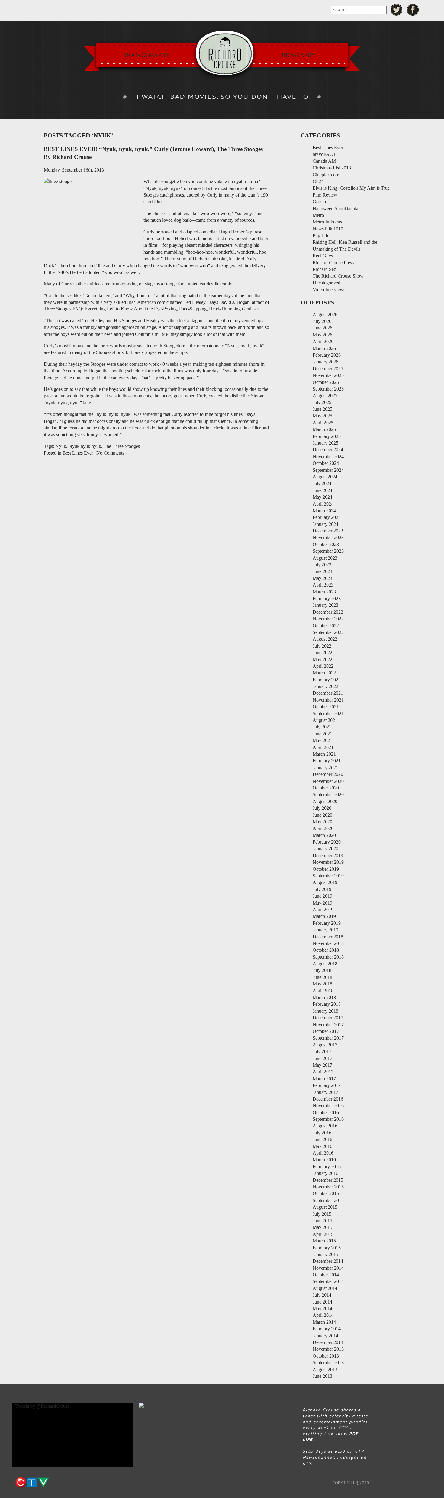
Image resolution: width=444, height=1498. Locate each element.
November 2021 (328, 699)
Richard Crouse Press (333, 262)
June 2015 (322, 1220)
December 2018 (328, 936)
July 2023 (322, 564)
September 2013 (328, 1362)
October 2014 (326, 1274)
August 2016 (325, 1125)
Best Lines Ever (78, 452)
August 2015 (325, 1207)
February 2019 (327, 923)
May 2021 (322, 740)
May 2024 (322, 497)
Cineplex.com (326, 174)
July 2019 (322, 889)
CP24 (318, 181)
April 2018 (323, 990)
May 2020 (322, 821)
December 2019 (328, 855)
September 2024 (328, 470)
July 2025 (322, 402)
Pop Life (321, 235)
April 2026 (323, 341)
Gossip (319, 201)
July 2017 (322, 1051)
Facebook (413, 10)
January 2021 (325, 767)
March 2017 (324, 1078)
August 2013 (325, 1369)
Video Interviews (329, 289)
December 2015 (328, 1180)
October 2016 (326, 1112)
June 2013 (322, 1376)
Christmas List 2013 (332, 167)
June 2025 (322, 409)
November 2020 (328, 781)
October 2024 (326, 463)
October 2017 (326, 1031)
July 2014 (322, 1294)
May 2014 (322, 1308)
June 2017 (322, 1058)
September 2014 (328, 1281)
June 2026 (322, 327)
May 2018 (322, 983)
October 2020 (326, 787)
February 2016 (327, 1166)
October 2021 (326, 706)
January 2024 (325, 524)
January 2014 (325, 1335)
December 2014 (328, 1261)
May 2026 (322, 334)
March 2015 (324, 1240)
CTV (32, 1482)
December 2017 (328, 1017)
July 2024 (322, 483)
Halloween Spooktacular (336, 208)
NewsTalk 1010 (328, 228)
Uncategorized (326, 282)
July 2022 (322, 645)
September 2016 (328, 1119)
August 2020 (325, 801)
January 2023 (325, 605)
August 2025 (325, 395)
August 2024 (325, 476)
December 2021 (328, 693)
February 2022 (327, 679)
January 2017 (325, 1092)
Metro (318, 215)
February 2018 (327, 1004)
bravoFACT (324, 154)
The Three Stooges (122, 446)
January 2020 (325, 848)
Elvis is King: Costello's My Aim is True (351, 188)
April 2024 (323, 503)
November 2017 (328, 1024)
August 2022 (325, 638)
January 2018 (325, 1011)
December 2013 (328, 1342)
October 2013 (326, 1355)
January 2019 (325, 929)
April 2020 (323, 828)
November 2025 (328, 375)
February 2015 (327, 1247)
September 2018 (328, 957)
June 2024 (322, 490)
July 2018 (322, 970)
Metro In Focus (327, 221)
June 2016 (322, 1139)
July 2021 (322, 726)
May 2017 (322, 1065)
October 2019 (326, 869)
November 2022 (328, 618)
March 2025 (324, 429)
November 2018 (328, 943)
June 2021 (322, 733)
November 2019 (328, 862)
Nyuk (60, 446)
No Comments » (112, 452)
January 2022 (325, 686)
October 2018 (326, 950)
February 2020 (327, 841)
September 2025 (328, 388)
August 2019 (325, 882)
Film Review (325, 195)
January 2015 (325, 1254)
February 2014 (327, 1328)
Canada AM (324, 161)
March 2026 (324, 348)
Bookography (147, 55)
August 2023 (325, 558)
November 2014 (328, 1268)
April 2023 (323, 584)
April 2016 (323, 1153)
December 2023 (328, 530)
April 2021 (323, 747)
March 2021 (324, 754)
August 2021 (325, 720)
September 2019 (328, 875)
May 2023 (322, 578)
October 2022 (326, 625)
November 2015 (328, 1186)
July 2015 (322, 1214)
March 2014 (324, 1322)
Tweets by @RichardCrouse (42, 1406)
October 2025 (326, 382)
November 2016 (328, 1105)
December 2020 (328, 774)
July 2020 (322, 808)
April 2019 (323, 909)
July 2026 (322, 321)
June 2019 (322, 895)
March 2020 (324, 835)
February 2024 (327, 517)
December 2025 (328, 368)
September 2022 (328, 632)
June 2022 (322, 652)
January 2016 (325, 1173)
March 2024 (324, 510)
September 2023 (328, 551)
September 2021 (328, 713)
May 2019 (322, 902)
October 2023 (326, 544)
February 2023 (327, 598)
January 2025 (325, 442)
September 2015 (328, 1200)
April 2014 (323, 1315)
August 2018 (325, 963)
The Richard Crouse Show (338, 275)
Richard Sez (324, 269)
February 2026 (327, 355)
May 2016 (322, 1146)
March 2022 (324, 672)
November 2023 (328, 537)
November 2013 (328, 1349)
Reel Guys (323, 255)
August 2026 (325, 314)
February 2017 (327, 1085)
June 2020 (322, 815)
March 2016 (324, 1159)
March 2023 (324, 591)
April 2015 (323, 1234)
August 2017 (325, 1044)
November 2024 (328, 456)
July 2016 (322, 1132)
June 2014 (322, 1301)
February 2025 (327, 436)
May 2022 (322, 659)
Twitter (396, 10)
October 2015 (326, 1193)
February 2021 (327, 760)
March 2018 (324, 997)
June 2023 (322, 571)
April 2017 (323, 1071)
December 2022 (328, 612)
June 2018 (322, 977)
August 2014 (325, 1288)
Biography (299, 55)
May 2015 (322, 1227)
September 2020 (328, 794)
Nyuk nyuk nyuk (85, 446)
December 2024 (328, 449)
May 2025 (322, 415)
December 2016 (328, 1098)
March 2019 (324, 916)
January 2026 (325, 361)
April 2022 (323, 666)
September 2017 (328, 1037)
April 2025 (323, 422)
